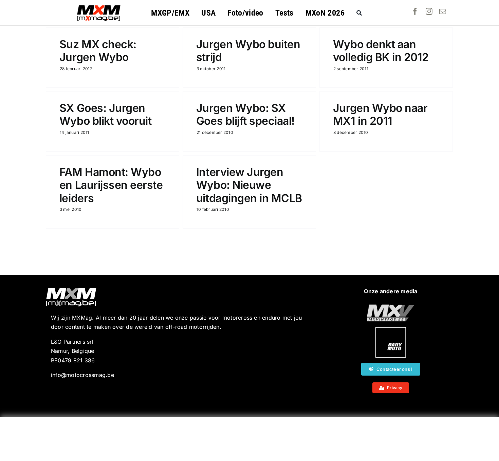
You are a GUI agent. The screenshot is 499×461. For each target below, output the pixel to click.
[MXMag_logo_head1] (99, 6)
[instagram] (429, 11)
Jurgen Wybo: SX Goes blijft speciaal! (245, 114)
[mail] (442, 11)
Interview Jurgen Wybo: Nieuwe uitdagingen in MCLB (249, 185)
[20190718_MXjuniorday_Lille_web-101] (390, 307)
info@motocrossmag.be (82, 375)
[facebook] (415, 11)
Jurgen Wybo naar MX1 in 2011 (380, 114)
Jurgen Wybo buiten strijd (248, 51)
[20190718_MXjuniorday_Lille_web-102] (390, 329)
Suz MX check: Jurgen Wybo (97, 51)
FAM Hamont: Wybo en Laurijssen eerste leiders (111, 185)
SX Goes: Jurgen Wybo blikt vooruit (105, 114)
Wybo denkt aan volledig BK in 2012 (381, 51)
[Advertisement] (249, 439)
